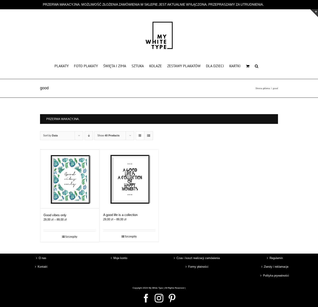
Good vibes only (54, 215)
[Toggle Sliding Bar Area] (314, 13)
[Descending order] (89, 135)
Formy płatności (198, 266)
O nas (42, 258)
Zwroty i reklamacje (276, 266)
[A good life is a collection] (129, 178)
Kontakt (42, 266)
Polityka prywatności (276, 275)
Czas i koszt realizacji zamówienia (198, 258)
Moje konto (120, 258)
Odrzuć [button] (270, 4)
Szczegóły (71, 236)
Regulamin (276, 258)
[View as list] (148, 135)
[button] (256, 65)
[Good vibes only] (69, 178)
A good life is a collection (120, 215)
